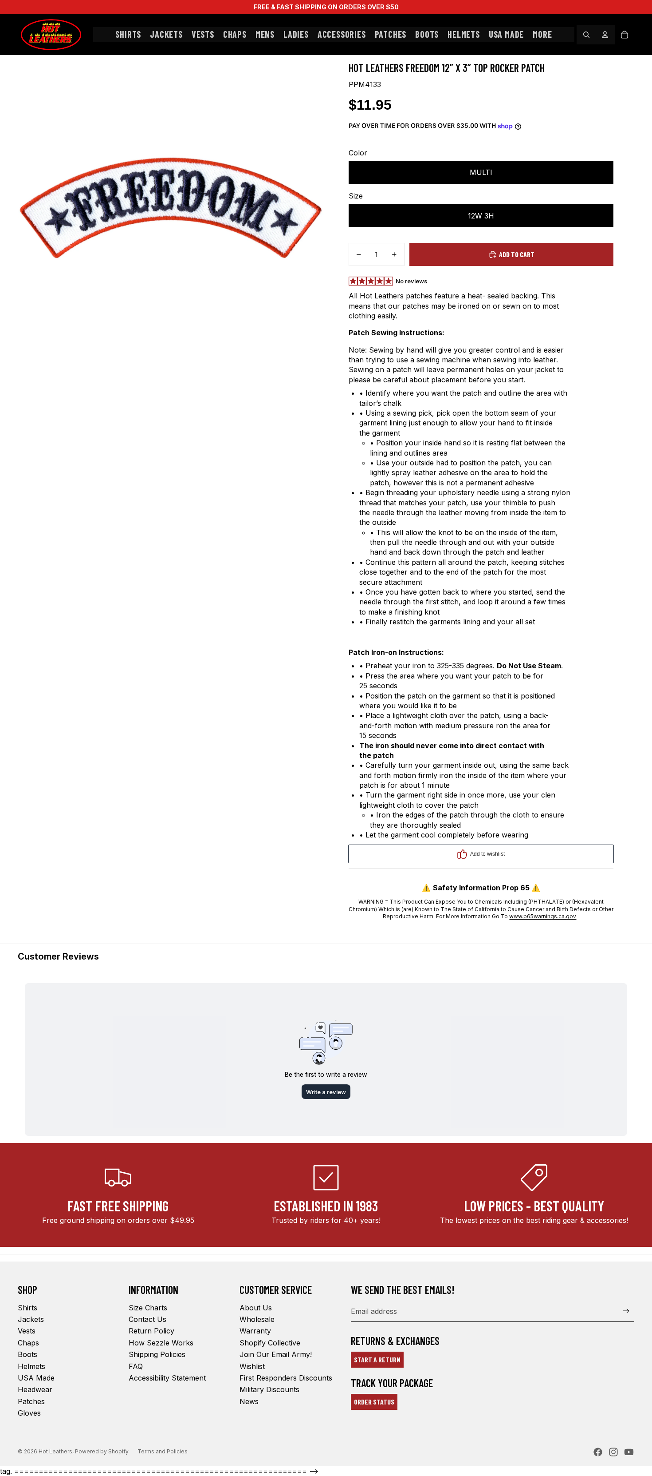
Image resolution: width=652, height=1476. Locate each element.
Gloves (29, 1413)
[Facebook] (598, 1452)
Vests (26, 1330)
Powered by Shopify (102, 1451)
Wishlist (252, 1366)
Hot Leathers (55, 1451)
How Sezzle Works (161, 1342)
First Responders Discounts (286, 1377)
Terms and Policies (162, 1451)
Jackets (31, 1319)
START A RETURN (377, 1359)
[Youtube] (629, 1452)
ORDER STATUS (374, 1401)
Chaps (28, 1342)
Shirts (27, 1307)
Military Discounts (269, 1389)
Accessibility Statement (167, 1377)
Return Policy (151, 1330)
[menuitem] (542, 34)
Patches (31, 1401)
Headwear (35, 1389)
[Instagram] (613, 1452)
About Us (256, 1307)
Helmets (31, 1366)
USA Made (36, 1377)
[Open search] (586, 34)
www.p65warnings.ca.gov (542, 916)
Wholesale (257, 1319)
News (249, 1401)
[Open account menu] (605, 34)
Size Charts (148, 1307)
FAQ (136, 1366)
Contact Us (147, 1319)
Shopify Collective (270, 1342)
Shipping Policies (157, 1354)
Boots (27, 1354)
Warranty (255, 1330)
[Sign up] (626, 1311)
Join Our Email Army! (276, 1354)
